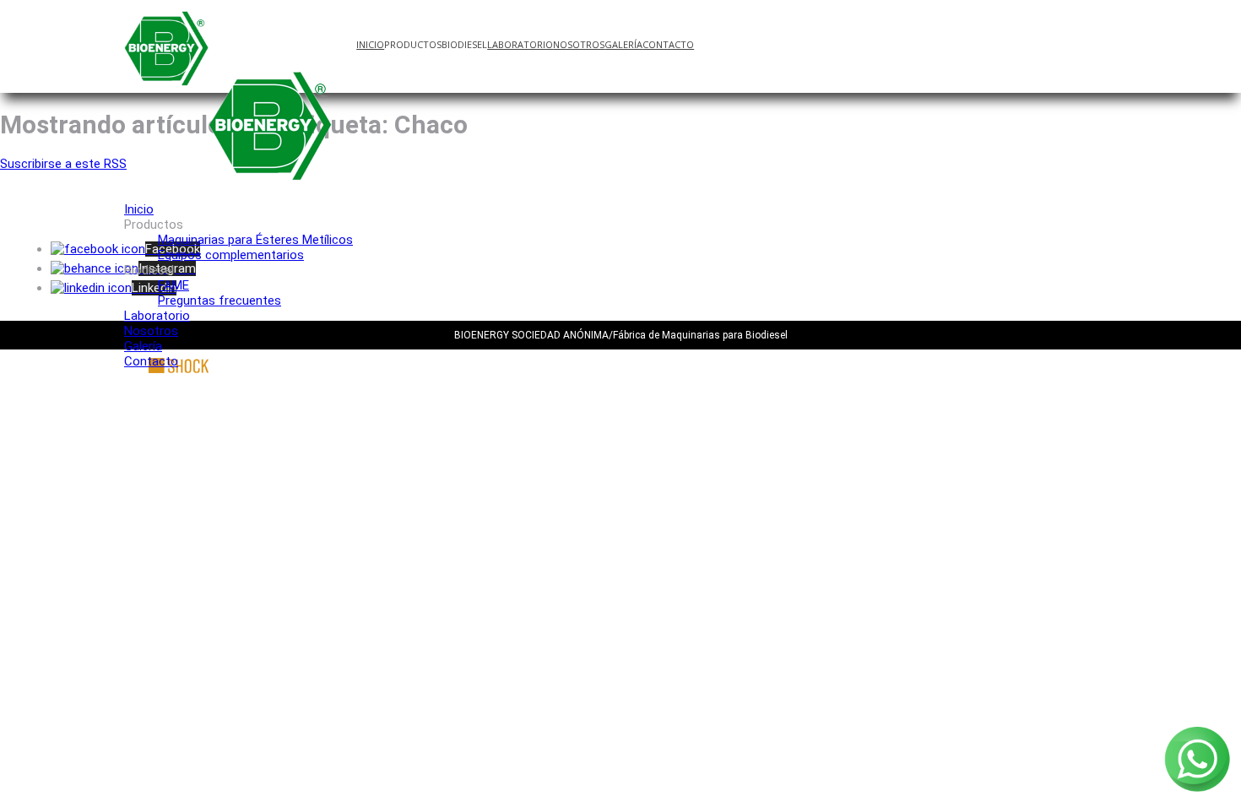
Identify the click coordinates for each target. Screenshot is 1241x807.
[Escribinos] (1197, 791)
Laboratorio (520, 44)
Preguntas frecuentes (219, 300)
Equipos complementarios (231, 255)
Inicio (370, 44)
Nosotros (578, 44)
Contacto (668, 44)
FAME (173, 285)
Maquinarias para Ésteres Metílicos (255, 239)
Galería (623, 44)
